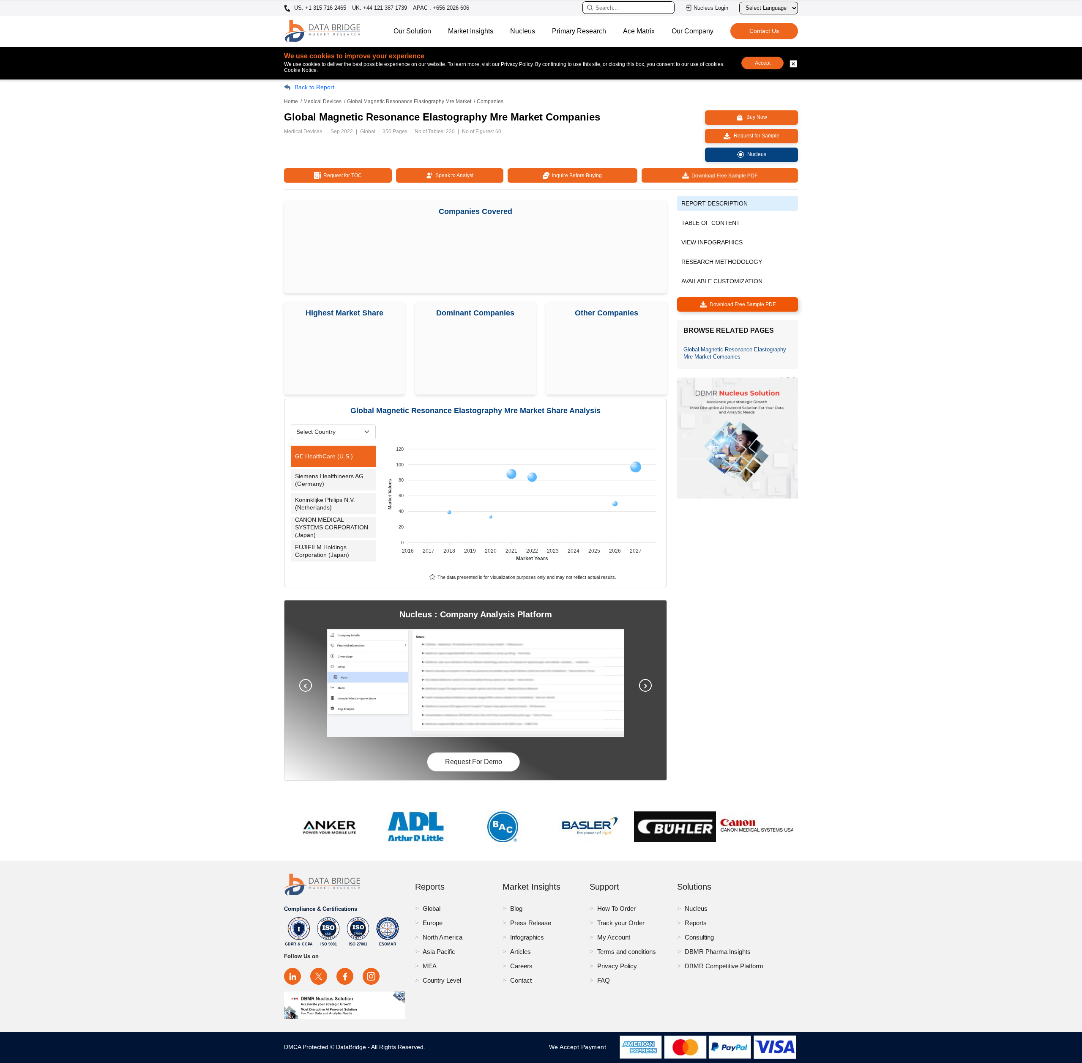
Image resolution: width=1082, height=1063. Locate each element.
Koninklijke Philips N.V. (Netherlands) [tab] (325, 503)
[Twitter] (318, 976)
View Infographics (712, 242)
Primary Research (579, 31)
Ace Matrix (639, 31)
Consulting (699, 937)
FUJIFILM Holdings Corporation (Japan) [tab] (322, 551)
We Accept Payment (579, 1047)
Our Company (692, 31)
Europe (433, 922)
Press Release (530, 922)
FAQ (603, 980)
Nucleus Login (711, 8)
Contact (521, 980)
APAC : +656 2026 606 (441, 8)
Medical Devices (322, 101)
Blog (516, 908)
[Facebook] (344, 976)
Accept (763, 63)
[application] (523, 499)
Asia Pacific (439, 951)
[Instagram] (371, 976)
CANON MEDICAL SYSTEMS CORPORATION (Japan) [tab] (331, 527)
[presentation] (305, 685)
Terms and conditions (626, 951)
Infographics (527, 937)
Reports (696, 922)
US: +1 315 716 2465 (319, 8)
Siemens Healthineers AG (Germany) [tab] (329, 480)
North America (442, 937)
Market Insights (470, 31)
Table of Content (710, 222)
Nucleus (522, 31)
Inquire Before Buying (575, 175)
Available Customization (721, 281)
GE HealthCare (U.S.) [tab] (324, 456)
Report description (714, 203)
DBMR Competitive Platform (724, 966)
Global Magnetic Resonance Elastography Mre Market (409, 101)
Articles (520, 951)
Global (431, 908)
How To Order (616, 908)
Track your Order (621, 922)
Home (291, 101)
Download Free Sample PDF (723, 175)
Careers (521, 966)
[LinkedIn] (292, 976)
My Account (613, 937)
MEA (430, 966)
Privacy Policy (617, 966)
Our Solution (412, 31)
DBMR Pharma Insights (718, 951)
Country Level (442, 980)
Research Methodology (721, 261)
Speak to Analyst (453, 175)
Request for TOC (341, 175)
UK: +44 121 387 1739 (379, 8)
